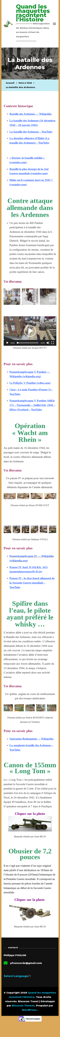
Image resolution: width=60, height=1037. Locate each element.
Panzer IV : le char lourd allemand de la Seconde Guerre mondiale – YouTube (31, 583)
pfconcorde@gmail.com (26, 963)
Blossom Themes (23, 1005)
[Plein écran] (52, 345)
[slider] (27, 343)
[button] (30, 331)
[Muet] (47, 345)
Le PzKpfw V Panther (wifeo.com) (29, 382)
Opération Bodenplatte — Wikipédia (31, 738)
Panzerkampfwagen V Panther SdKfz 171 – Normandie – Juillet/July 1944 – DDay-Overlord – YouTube (32, 405)
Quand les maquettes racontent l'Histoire (33, 13)
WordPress (29, 1010)
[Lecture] (7, 345)
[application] (30, 331)
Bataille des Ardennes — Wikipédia (30, 113)
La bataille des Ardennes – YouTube (30, 131)
